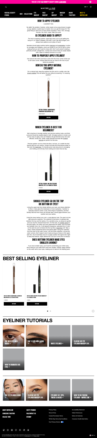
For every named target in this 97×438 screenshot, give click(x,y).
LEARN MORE (62, 2)
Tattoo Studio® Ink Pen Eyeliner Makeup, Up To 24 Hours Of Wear (48, 184)
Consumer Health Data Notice (80, 419)
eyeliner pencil (64, 223)
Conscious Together (8, 413)
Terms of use (52, 413)
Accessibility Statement (78, 409)
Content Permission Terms (56, 416)
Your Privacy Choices (54, 422)
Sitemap (28, 417)
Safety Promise (31, 410)
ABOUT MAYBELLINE (7, 410)
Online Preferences (77, 413)
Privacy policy (52, 409)
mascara (52, 45)
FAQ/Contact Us (31, 413)
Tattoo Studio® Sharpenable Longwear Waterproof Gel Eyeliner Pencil (47, 110)
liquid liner (38, 147)
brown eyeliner (31, 73)
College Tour (6, 417)
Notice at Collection (77, 416)
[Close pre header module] (90, 2)
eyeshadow (61, 45)
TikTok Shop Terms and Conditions (58, 419)
